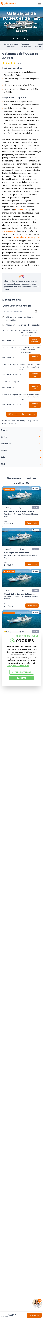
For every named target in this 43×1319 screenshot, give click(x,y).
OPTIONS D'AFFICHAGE (21, 672)
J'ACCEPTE (21, 678)
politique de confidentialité (18, 665)
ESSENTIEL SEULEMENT (27, 636)
